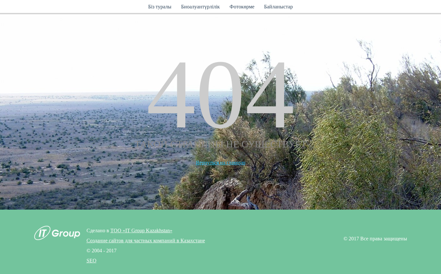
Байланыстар (278, 6)
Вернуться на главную (220, 162)
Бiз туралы (159, 6)
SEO (92, 260)
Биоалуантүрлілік (200, 6)
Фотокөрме (242, 6)
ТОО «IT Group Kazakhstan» (141, 230)
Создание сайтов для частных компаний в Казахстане (146, 240)
